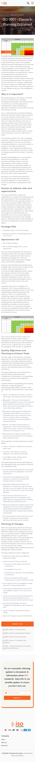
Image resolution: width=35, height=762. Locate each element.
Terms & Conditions (17, 756)
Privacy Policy (28, 753)
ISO (26, 675)
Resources (4, 745)
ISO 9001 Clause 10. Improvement (14, 629)
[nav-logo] (4, 3)
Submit (16, 698)
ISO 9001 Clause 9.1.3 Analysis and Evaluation (14, 641)
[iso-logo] (17, 724)
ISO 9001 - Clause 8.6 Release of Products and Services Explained (17, 647)
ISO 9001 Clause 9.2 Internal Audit (14, 637)
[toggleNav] (32, 3)
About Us (4, 742)
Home (3, 739)
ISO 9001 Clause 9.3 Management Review (16, 633)
